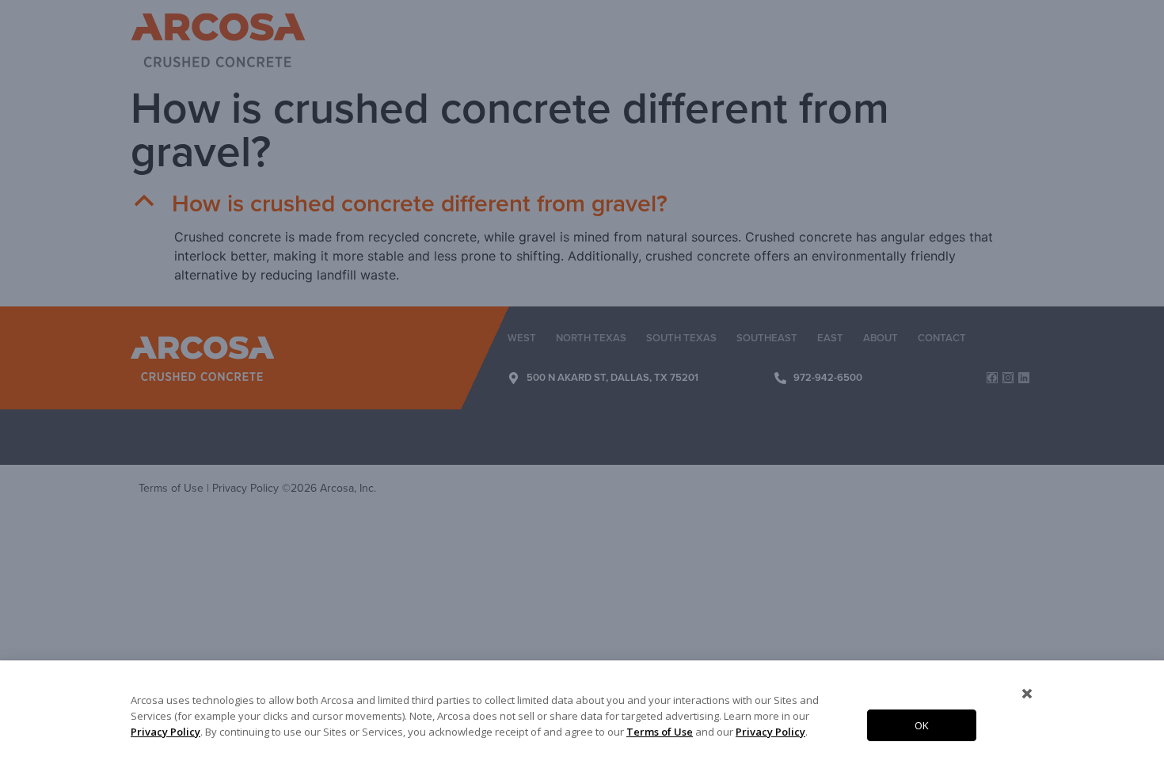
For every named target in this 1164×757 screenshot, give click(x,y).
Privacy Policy (165, 732)
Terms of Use (659, 732)
